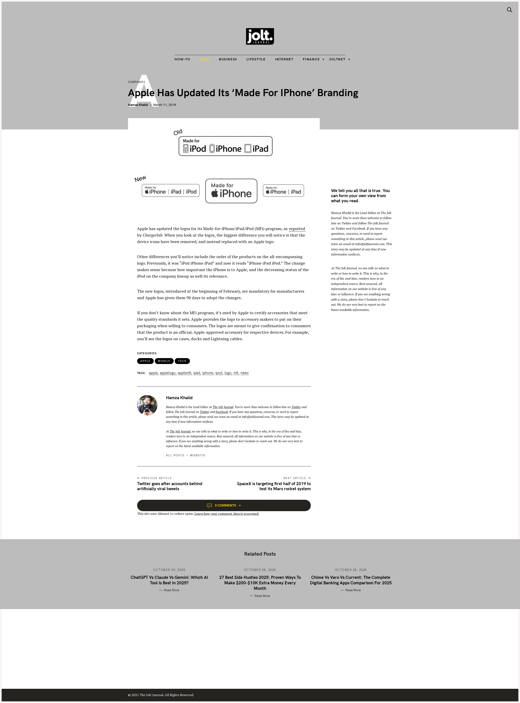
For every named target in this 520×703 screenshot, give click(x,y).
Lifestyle (256, 59)
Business (228, 59)
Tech (205, 59)
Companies (136, 82)
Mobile (164, 361)
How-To (182, 59)
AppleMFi (184, 373)
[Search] (509, 10)
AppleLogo (168, 373)
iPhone (207, 373)
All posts (175, 455)
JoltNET (337, 59)
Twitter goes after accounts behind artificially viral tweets (169, 486)
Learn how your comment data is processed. (226, 513)
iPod (218, 373)
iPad (196, 373)
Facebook (222, 412)
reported (297, 228)
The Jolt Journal (223, 407)
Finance (311, 59)
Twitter (296, 407)
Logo (227, 373)
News (244, 373)
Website (198, 455)
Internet (284, 59)
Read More (171, 590)
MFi (236, 373)
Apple (145, 361)
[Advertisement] (365, 146)
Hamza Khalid (138, 105)
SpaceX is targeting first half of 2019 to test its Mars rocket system (274, 486)
